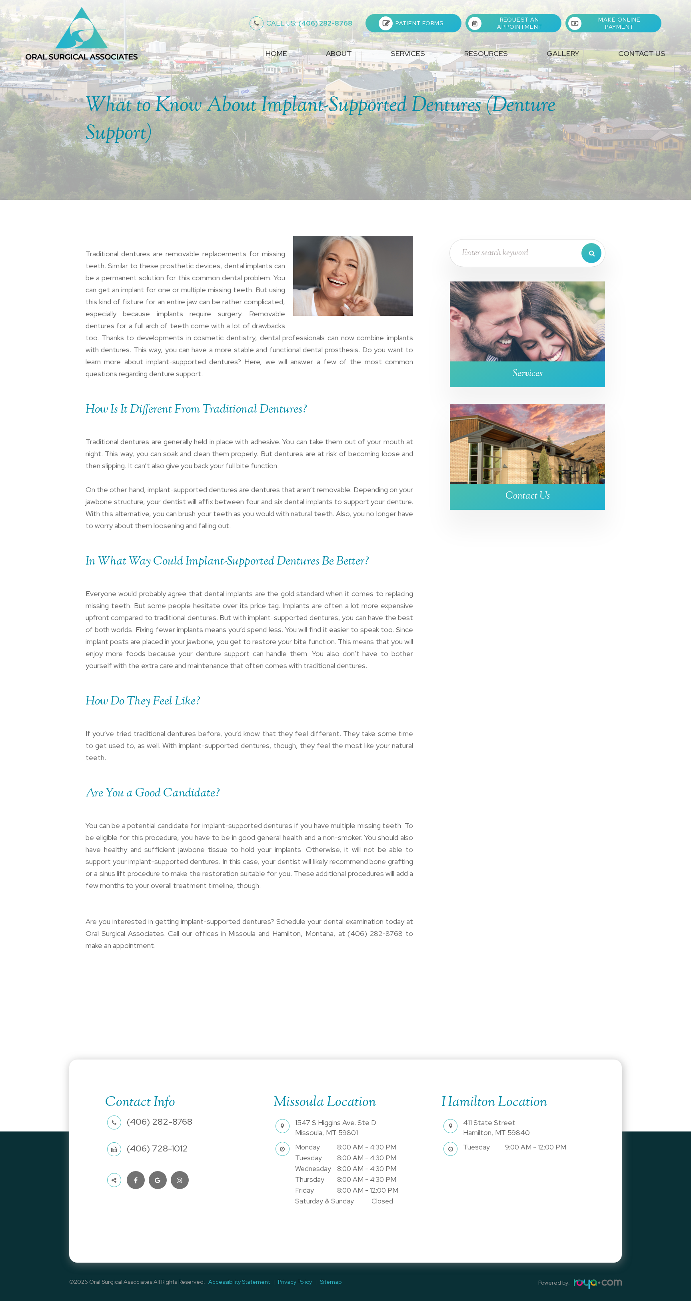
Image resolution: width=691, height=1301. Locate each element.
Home (276, 53)
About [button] (339, 53)
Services (528, 374)
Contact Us (641, 53)
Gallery (563, 53)
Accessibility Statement (239, 1281)
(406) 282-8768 (309, 23)
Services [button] (408, 53)
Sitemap (331, 1281)
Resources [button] (486, 53)
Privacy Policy (295, 1281)
